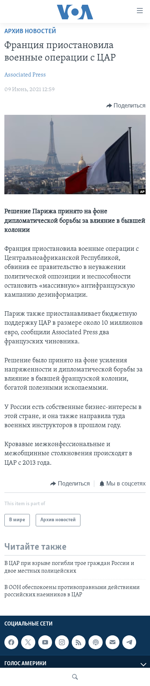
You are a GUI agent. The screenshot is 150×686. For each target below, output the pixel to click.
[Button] (126, 105)
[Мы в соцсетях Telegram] (129, 642)
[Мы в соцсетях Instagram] (62, 642)
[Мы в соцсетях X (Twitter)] (28, 642)
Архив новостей (30, 31)
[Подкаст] (95, 642)
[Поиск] (75, 677)
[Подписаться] (112, 642)
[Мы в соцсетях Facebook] (11, 642)
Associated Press (25, 75)
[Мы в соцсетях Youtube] (45, 642)
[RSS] (79, 642)
